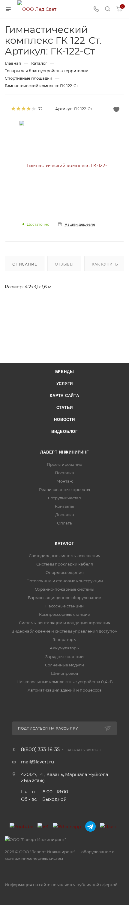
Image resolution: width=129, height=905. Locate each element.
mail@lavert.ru (37, 762)
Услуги (64, 383)
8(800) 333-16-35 (40, 749)
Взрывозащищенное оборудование (64, 597)
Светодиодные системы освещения (64, 555)
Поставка (64, 472)
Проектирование (64, 464)
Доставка (64, 514)
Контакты (64, 506)
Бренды (64, 371)
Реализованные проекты (64, 489)
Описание (24, 264)
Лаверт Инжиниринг (64, 452)
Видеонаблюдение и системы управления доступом (64, 631)
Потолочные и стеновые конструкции (64, 580)
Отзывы (64, 264)
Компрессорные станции (64, 614)
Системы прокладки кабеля (64, 564)
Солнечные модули (64, 665)
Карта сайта (64, 395)
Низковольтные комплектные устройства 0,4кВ (64, 681)
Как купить (105, 264)
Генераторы (64, 639)
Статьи (64, 407)
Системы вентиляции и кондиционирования (64, 622)
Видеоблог (64, 431)
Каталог (64, 543)
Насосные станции (64, 606)
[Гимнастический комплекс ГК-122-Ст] (65, 165)
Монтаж (64, 481)
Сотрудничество (64, 497)
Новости (64, 419)
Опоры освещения (65, 572)
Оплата (64, 523)
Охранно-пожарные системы (64, 589)
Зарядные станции (64, 656)
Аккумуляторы (65, 647)
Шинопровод (64, 673)
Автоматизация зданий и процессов (65, 690)
